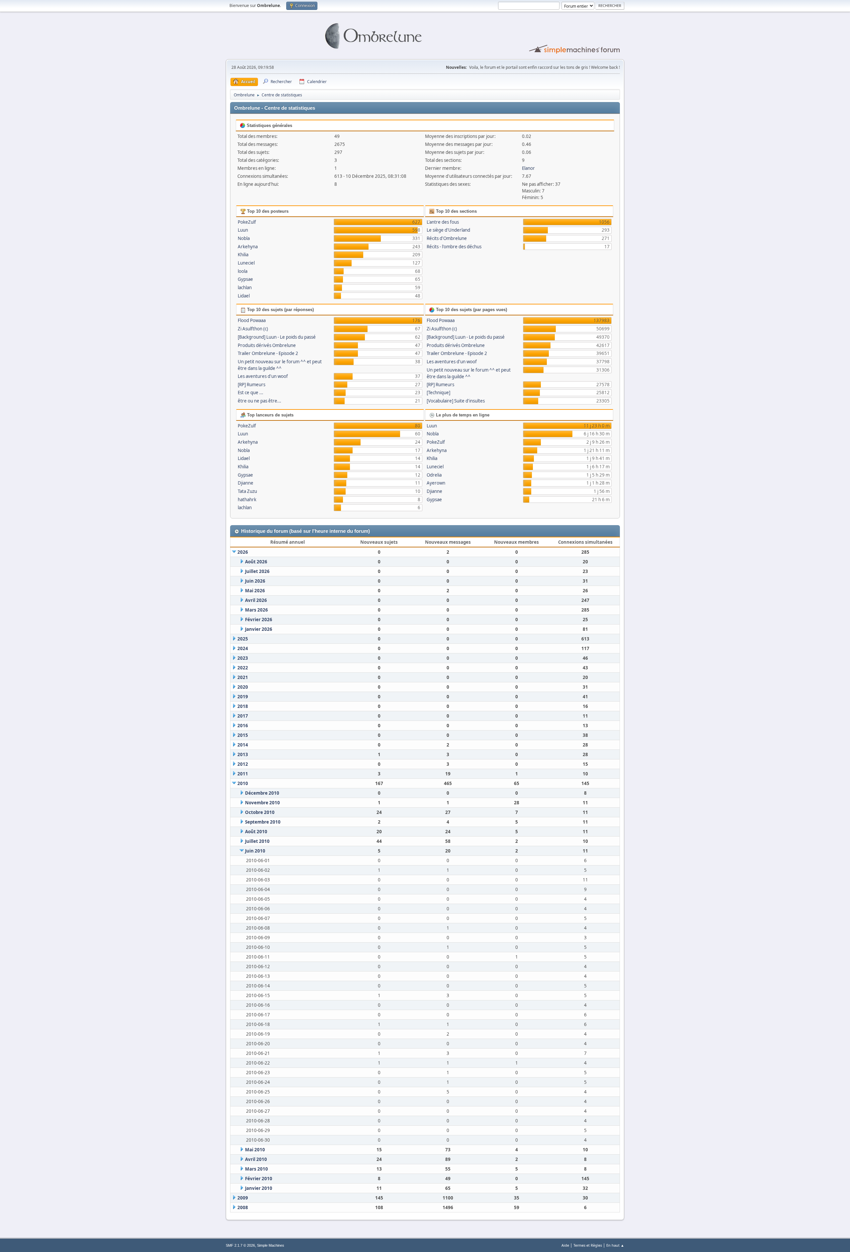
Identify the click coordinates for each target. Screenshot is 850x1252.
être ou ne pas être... (259, 401)
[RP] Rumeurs (251, 385)
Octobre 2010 (260, 812)
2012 (242, 764)
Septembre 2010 (263, 822)
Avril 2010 (256, 1159)
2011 (242, 774)
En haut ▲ (615, 1245)
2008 (242, 1207)
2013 (242, 754)
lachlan (245, 287)
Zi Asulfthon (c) (253, 329)
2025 (242, 639)
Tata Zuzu (247, 491)
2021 (242, 677)
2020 (242, 687)
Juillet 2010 (257, 841)
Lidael (244, 296)
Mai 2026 (255, 591)
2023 (242, 658)
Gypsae (245, 279)
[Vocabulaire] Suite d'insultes (456, 401)
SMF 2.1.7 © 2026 (240, 1245)
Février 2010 (258, 1179)
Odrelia (434, 475)
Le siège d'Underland (448, 230)
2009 (242, 1198)
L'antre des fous (443, 222)
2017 (242, 716)
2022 (242, 668)
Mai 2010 (255, 1150)
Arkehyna (248, 247)
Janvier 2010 (258, 1188)
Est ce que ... (250, 393)
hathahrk (247, 500)
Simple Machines (270, 1245)
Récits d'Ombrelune (447, 238)
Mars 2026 (256, 610)
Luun (243, 230)
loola (242, 271)
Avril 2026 (256, 600)
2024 (242, 648)
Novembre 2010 (262, 803)
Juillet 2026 (257, 571)
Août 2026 (256, 562)
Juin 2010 (255, 851)
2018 (242, 706)
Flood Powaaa (252, 320)
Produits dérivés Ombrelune (267, 345)
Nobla (244, 238)
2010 (242, 783)
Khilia (243, 255)
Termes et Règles (587, 1245)
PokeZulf (247, 222)
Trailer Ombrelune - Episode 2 (268, 353)
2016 (242, 726)
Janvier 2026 (258, 629)
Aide (565, 1245)
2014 (242, 745)
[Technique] (438, 393)
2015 (242, 735)
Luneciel (246, 263)
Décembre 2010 (262, 793)
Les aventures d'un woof (263, 376)
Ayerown (436, 483)
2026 (242, 552)
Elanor (528, 168)
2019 (242, 697)
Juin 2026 (255, 581)
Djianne (245, 483)
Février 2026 (258, 620)
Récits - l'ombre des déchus (454, 247)
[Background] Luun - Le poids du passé (277, 337)
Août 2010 (256, 832)
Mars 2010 (256, 1169)
